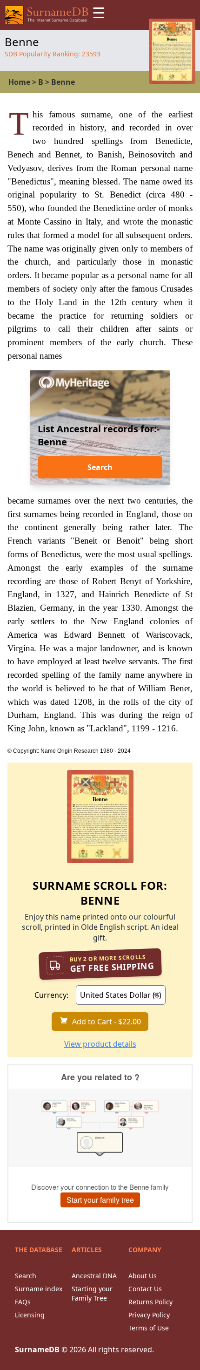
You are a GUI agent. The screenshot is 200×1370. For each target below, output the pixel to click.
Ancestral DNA (94, 1275)
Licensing (30, 1314)
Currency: (51, 995)
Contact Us (145, 1288)
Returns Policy (150, 1301)
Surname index (38, 1288)
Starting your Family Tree (92, 1293)
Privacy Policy (149, 1314)
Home (19, 82)
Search (100, 467)
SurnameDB (37, 1349)
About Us (142, 1275)
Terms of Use (148, 1327)
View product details (100, 1044)
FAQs (23, 1301)
